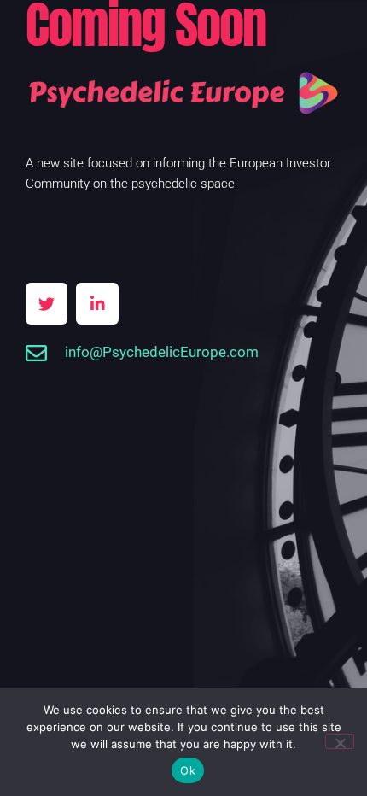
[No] (339, 741)
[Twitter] (46, 304)
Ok (187, 770)
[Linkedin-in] (97, 304)
